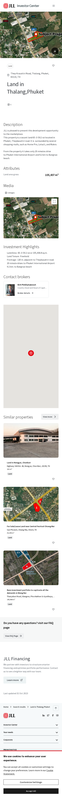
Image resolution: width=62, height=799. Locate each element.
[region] (31, 775)
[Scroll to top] (56, 708)
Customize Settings (31, 782)
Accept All (31, 791)
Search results (19, 707)
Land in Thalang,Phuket (40, 707)
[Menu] (54, 6)
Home (6, 707)
